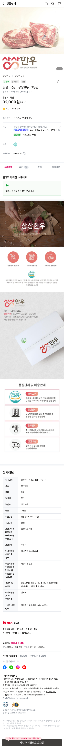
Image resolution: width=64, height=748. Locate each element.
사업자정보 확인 (22, 682)
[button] (59, 130)
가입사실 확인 (51, 692)
